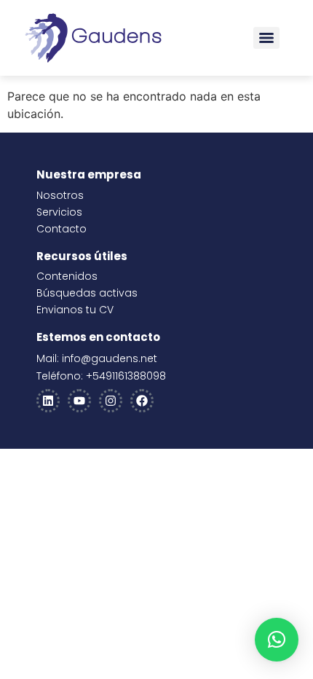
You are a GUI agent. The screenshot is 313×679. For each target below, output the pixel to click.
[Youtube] (79, 400)
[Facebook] (142, 400)
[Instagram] (110, 400)
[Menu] (266, 38)
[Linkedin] (48, 400)
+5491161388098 (126, 376)
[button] (276, 640)
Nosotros (60, 195)
